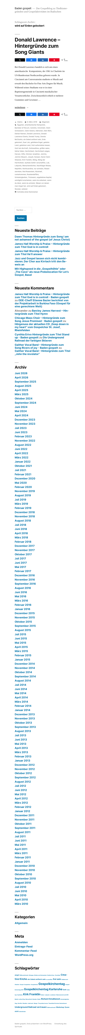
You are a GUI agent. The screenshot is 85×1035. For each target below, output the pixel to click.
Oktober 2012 (23, 773)
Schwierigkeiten (21, 177)
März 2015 (21, 651)
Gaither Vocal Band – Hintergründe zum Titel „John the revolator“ (42, 352)
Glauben (17, 984)
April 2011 (21, 849)
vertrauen (42, 1007)
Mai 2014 (20, 693)
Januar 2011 (22, 861)
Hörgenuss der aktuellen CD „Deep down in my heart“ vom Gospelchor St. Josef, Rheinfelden (42, 327)
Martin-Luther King (20, 999)
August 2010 (23, 882)
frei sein (57, 979)
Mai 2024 (21, 411)
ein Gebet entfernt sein (32, 139)
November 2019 (25, 491)
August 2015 (23, 630)
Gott (64, 990)
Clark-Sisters (30, 131)
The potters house (43, 1003)
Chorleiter (57, 975)
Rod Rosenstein (28, 171)
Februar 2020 (23, 487)
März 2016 (21, 600)
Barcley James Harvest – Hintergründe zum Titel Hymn (42, 312)
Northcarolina (27, 169)
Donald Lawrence (33, 134)
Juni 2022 (21, 449)
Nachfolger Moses (44, 166)
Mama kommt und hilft (62, 995)
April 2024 (21, 415)
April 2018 (21, 533)
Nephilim (18, 169)
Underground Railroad (25, 1007)
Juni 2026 (21, 373)
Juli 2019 (20, 499)
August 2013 (23, 731)
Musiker (34, 999)
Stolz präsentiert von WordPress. (39, 1024)
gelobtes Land (24, 145)
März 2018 (21, 537)
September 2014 (25, 676)
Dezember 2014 (25, 663)
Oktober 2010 (23, 874)
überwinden (22, 1011)
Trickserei (32, 177)
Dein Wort (47, 131)
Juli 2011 (20, 836)
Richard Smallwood (50, 999)
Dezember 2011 (24, 815)
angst (17, 975)
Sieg (16, 1003)
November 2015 (25, 617)
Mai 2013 (20, 743)
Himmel (29, 154)
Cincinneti (41, 128)
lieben (42, 995)
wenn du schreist (28, 183)
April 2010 (21, 899)
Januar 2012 (22, 811)
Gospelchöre (34, 984)
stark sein (30, 1003)
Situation (24, 1003)
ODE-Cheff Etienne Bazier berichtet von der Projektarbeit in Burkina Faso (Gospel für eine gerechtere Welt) (42, 303)
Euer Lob (26, 142)
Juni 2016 (21, 592)
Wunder (18, 189)
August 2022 (23, 444)
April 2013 (21, 748)
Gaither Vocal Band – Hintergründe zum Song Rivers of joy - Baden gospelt (39, 346)
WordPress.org (24, 954)
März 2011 (21, 853)
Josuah (30, 157)
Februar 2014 (23, 705)
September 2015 (25, 625)
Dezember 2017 (25, 545)
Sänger (36, 1003)
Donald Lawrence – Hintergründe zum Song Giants (37, 46)
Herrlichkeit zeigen (42, 151)
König (35, 160)
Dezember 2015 (25, 613)
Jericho (43, 154)
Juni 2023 (21, 432)
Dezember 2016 (25, 575)
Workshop (60, 1007)
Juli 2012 (20, 785)
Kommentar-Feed (26, 950)
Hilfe (23, 154)
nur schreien (38, 169)
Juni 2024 (21, 407)
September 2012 (25, 777)
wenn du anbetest (39, 180)
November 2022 (25, 440)
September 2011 (25, 827)
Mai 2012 (20, 794)
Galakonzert (64, 979)
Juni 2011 (21, 840)
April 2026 (21, 377)
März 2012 (21, 802)
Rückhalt (38, 171)
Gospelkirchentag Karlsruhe (43, 989)
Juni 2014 (21, 689)
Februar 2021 (23, 474)
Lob (47, 163)
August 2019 (23, 495)
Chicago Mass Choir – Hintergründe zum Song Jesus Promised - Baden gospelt (40, 319)
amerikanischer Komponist (35, 125)
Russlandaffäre (33, 174)
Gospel (22, 984)
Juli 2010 (20, 886)
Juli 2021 (20, 470)
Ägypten (20, 125)
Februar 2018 (23, 541)
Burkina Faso (50, 975)
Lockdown (53, 995)
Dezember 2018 (25, 512)
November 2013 (25, 718)
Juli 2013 (20, 735)
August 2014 (23, 680)
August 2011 (22, 832)
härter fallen (19, 151)
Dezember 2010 (25, 865)
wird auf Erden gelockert (36, 186)
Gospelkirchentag (51, 984)
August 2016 (23, 588)
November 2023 (25, 423)
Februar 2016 (23, 604)
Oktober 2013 (23, 722)
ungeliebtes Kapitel (44, 177)
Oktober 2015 (23, 621)
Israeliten (36, 154)
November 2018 (25, 516)
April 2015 (21, 647)
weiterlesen (21, 107)
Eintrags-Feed (24, 946)
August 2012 (23, 781)
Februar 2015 (23, 655)
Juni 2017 (21, 562)
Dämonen (39, 131)
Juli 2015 (20, 634)
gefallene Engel (36, 142)
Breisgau (31, 975)
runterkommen (20, 174)
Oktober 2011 (23, 823)
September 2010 (25, 878)
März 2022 (21, 457)
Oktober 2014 (23, 672)
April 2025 (21, 390)
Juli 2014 (20, 684)
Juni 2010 (21, 891)
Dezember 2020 (25, 478)
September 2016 (25, 583)
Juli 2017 (20, 558)
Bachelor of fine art (22, 128)
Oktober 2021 (23, 465)
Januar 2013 (22, 760)
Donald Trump (34, 137)
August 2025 (23, 385)
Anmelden (21, 942)
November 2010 (25, 870)
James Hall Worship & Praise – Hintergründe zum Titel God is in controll (42, 245)
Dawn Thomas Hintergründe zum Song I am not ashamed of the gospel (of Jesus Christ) (42, 238)
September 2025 (25, 381)
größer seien (44, 148)
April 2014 (21, 697)
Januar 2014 (22, 710)
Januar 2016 (22, 609)
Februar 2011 (23, 857)
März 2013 (21, 752)
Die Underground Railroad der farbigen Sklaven (39, 339)
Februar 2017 (23, 571)
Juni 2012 (21, 790)
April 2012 (21, 798)
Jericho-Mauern (21, 157)
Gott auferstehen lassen (40, 145)
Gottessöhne (34, 148)
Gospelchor (27, 984)
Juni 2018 (21, 529)
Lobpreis (18, 166)
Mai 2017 (20, 567)
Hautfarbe (20, 995)
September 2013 (25, 726)
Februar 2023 (23, 436)
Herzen (17, 154)
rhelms (19, 122)
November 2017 (25, 550)
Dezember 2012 (25, 764)
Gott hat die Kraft (21, 148)
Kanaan (37, 157)
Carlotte (33, 128)
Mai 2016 (20, 596)
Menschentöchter (29, 166)
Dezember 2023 (25, 419)
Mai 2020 (21, 482)
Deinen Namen (20, 134)
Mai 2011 (20, 844)
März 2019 (21, 503)
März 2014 (21, 701)
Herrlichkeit (29, 151)
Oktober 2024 (23, 398)
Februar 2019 (23, 508)
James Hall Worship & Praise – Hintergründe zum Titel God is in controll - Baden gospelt (42, 296)
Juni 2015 (21, 638)
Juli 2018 (20, 524)
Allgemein (45, 122)
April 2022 (21, 453)
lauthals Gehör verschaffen (35, 163)
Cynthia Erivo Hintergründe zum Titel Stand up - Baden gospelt (42, 336)
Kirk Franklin (27, 160)
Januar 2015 (22, 659)
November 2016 (25, 579)
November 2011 (24, 819)
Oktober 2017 (23, 554)
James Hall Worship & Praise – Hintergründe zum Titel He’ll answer (42, 252)
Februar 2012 (23, 806)
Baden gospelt (23, 8)
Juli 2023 (21, 428)
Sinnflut (20, 1003)
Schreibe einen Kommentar (27, 192)
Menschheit (29, 999)
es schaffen (49, 979)
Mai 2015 (20, 642)
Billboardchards (24, 975)
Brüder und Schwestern (40, 975)
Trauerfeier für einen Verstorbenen (57, 1003)
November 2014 (25, 668)
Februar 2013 (23, 756)
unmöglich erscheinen (23, 180)
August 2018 (23, 520)
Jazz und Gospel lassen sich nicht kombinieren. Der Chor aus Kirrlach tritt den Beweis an (41, 261)
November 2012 (25, 769)
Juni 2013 (21, 739)
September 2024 (25, 402)
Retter (39, 999)
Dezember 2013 (25, 714)
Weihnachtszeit (51, 1007)
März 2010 (21, 903)
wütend (24, 189)
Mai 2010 (20, 895)
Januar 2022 (23, 461)
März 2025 (21, 394)
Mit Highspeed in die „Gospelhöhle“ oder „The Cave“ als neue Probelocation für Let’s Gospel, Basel (42, 271)
